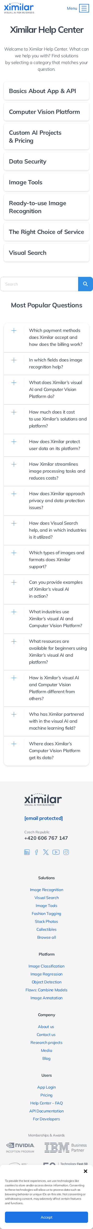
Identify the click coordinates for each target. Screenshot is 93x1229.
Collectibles (46, 929)
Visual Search (46, 897)
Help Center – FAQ (46, 1102)
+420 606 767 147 (46, 838)
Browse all (46, 937)
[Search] (85, 284)
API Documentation (46, 1110)
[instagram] (66, 852)
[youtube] (56, 852)
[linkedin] (27, 852)
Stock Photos (46, 921)
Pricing (46, 1095)
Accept (46, 1217)
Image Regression (46, 973)
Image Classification (46, 966)
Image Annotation (46, 997)
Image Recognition (46, 889)
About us (46, 1026)
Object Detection (47, 981)
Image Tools (46, 905)
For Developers (46, 1118)
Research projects (46, 1042)
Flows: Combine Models (46, 989)
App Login (46, 1087)
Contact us (46, 1034)
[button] (85, 1171)
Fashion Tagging (46, 913)
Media (46, 1050)
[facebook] (36, 852)
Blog (46, 1058)
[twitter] (46, 852)
